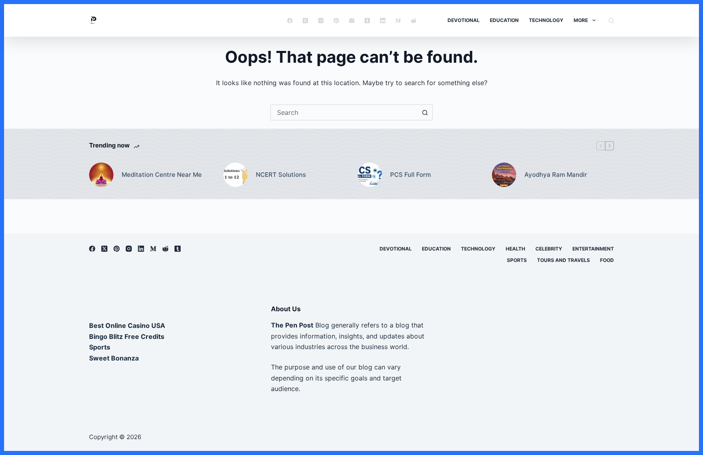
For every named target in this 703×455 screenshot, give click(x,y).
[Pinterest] (336, 20)
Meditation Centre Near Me (162, 174)
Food (607, 260)
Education (504, 20)
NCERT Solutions (281, 174)
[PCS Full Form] (370, 175)
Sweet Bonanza (114, 358)
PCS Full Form (410, 174)
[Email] (351, 20)
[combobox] (344, 112)
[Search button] (424, 112)
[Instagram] (320, 20)
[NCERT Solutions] (235, 175)
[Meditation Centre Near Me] (101, 175)
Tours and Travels (563, 260)
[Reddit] (413, 20)
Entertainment (593, 249)
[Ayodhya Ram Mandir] (504, 175)
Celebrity (548, 249)
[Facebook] (290, 20)
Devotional (464, 20)
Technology (546, 20)
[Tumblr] (367, 20)
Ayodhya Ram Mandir (555, 174)
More (581, 20)
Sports (517, 260)
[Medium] (398, 20)
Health (515, 249)
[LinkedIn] (382, 20)
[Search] (611, 20)
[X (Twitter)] (305, 20)
